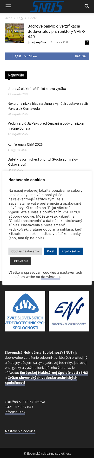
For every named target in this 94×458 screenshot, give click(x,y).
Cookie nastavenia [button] (25, 251)
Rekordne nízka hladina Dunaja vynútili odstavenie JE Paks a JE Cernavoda (48, 106)
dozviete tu (50, 277)
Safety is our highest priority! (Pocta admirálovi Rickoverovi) (43, 161)
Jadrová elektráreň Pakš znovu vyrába (37, 89)
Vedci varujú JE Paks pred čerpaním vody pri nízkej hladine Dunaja (46, 126)
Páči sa (80, 56)
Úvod (8, 18)
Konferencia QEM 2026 (25, 144)
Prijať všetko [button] (70, 251)
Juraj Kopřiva (37, 42)
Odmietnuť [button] (20, 261)
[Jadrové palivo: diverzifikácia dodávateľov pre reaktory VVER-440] (14, 33)
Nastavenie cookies (20, 431)
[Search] (87, 6)
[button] (8, 6)
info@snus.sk (15, 412)
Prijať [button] (50, 251)
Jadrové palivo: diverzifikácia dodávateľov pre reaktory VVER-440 (56, 31)
